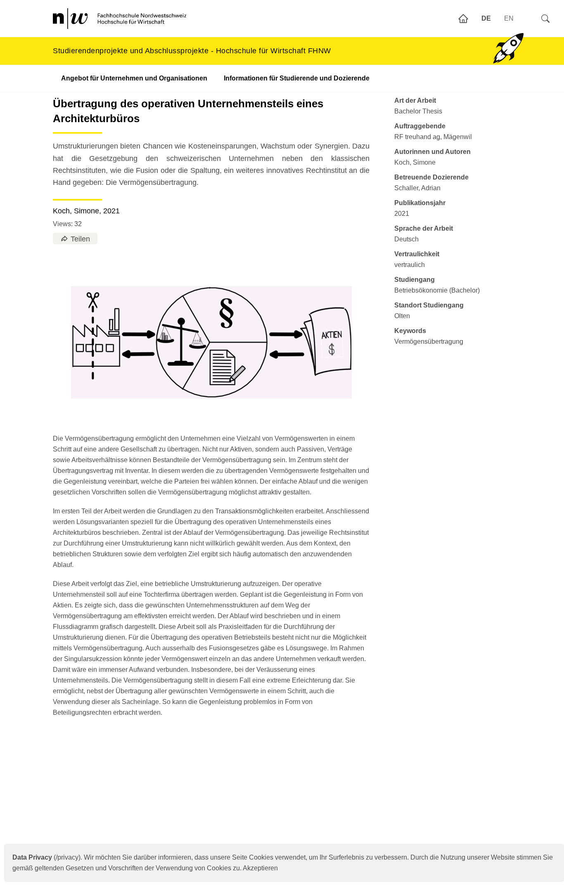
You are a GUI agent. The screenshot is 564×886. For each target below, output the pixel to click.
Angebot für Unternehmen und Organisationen (134, 78)
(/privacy (45, 857)
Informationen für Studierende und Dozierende (297, 78)
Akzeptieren (260, 868)
